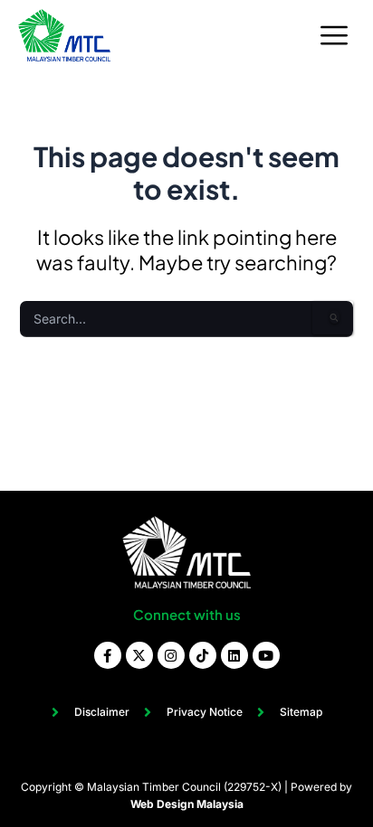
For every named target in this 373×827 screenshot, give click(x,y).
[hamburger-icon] (334, 35)
